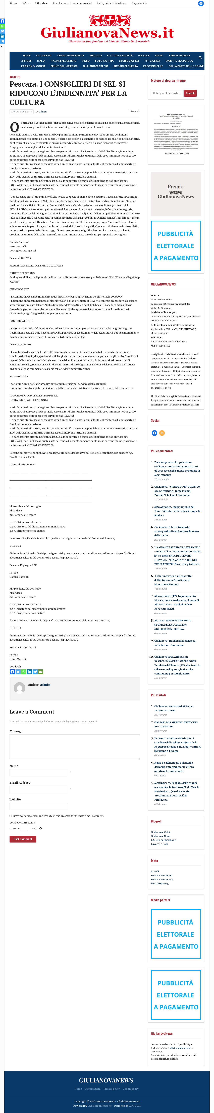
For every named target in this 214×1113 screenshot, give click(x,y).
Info (24, 3)
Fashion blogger (33, 66)
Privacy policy (111, 1088)
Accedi (155, 871)
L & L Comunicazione (163, 840)
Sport (159, 55)
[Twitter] (18, 671)
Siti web (40, 3)
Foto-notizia (104, 61)
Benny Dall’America (63, 66)
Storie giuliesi (129, 61)
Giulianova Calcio (161, 832)
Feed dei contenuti (161, 875)
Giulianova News (160, 836)
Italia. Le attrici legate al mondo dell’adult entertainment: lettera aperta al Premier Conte (174, 767)
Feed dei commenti (162, 879)
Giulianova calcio (95, 66)
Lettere (26, 61)
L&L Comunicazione (180, 1048)
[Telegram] (35, 671)
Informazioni (92, 1088)
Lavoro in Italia (159, 844)
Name (14, 765)
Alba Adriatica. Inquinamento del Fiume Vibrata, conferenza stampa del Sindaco (177, 511)
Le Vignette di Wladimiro (112, 3)
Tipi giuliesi (152, 61)
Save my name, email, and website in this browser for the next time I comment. (58, 815)
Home (13, 3)
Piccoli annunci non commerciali (72, 3)
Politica (144, 55)
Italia (41, 61)
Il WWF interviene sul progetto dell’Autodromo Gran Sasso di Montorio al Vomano (173, 580)
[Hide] (1, 46)
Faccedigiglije (153, 66)
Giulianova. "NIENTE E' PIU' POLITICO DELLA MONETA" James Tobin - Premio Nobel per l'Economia (177, 491)
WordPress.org (160, 883)
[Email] (40, 671)
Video (86, 61)
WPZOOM (135, 1105)
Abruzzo (95, 55)
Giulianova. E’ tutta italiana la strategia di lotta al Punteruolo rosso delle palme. (176, 531)
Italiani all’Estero (63, 61)
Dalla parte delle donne (186, 66)
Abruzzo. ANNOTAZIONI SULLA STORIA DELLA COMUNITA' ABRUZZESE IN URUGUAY (172, 624)
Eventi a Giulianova (179, 61)
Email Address (20, 782)
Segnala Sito (139, 3)
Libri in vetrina (179, 55)
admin (43, 111)
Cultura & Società (120, 55)
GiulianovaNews (106, 1080)
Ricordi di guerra (126, 66)
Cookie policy (131, 1088)
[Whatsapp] (23, 671)
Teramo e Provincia (70, 55)
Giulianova (43, 55)
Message (16, 731)
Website (15, 799)
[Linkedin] (29, 671)
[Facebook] (12, 671)
